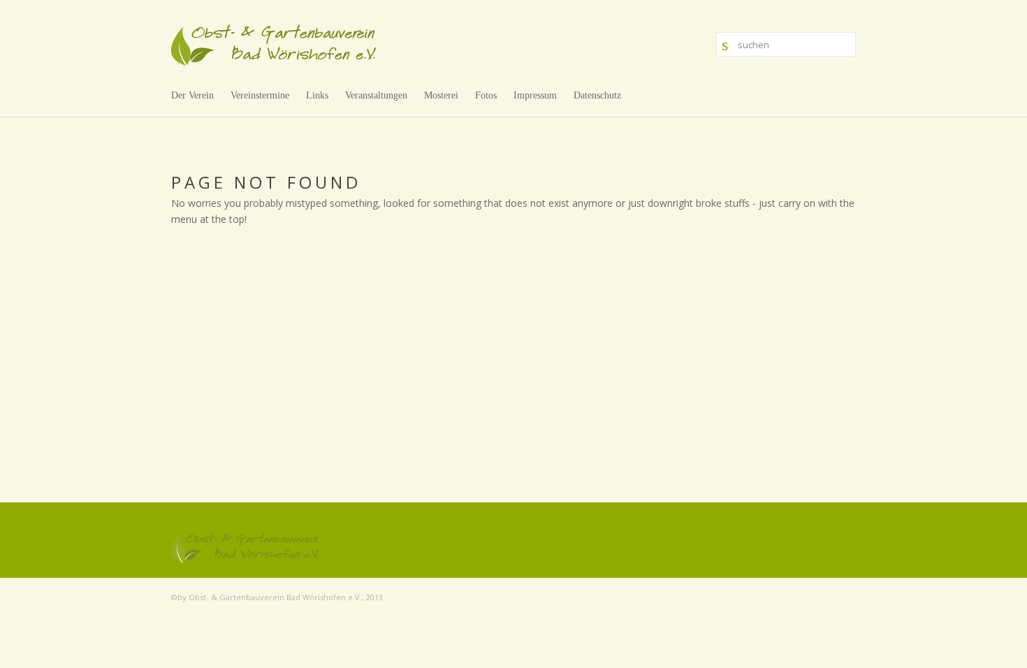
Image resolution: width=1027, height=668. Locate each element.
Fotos (486, 95)
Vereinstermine (260, 95)
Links (317, 95)
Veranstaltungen (376, 95)
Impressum (535, 95)
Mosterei (441, 95)
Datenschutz (597, 95)
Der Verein (192, 95)
